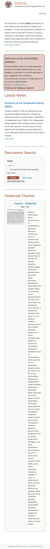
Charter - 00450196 (25, 203)
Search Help (27, 177)
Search (13, 178)
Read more (9, 139)
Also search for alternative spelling (24, 169)
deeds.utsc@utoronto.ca (17, 85)
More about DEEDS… (13, 45)
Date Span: (11, 173)
